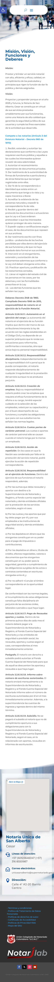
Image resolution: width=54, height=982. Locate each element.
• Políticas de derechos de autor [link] (22, 917)
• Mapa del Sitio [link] (15, 925)
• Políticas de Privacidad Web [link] (21, 923)
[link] (3, 10)
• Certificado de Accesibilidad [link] (21, 920)
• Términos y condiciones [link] (19, 908)
